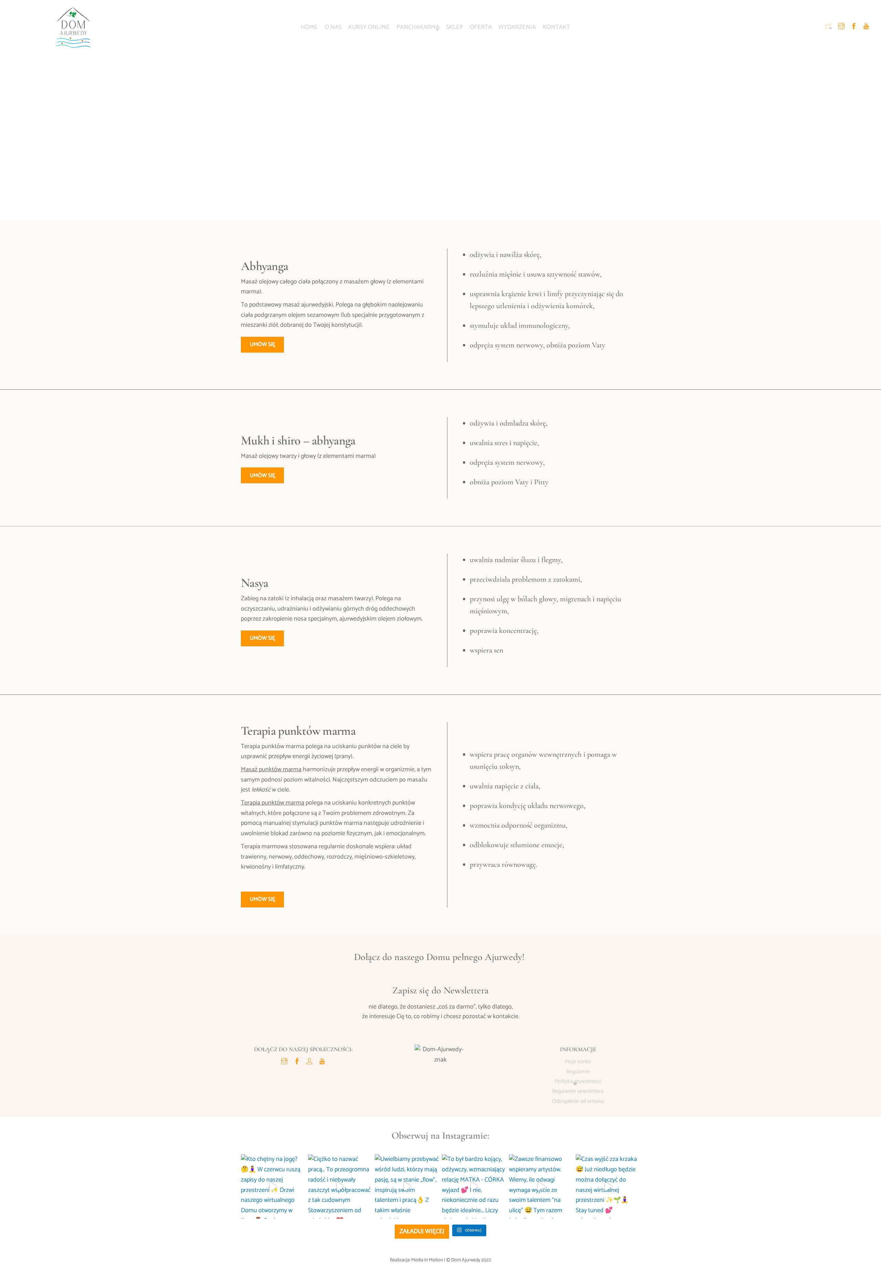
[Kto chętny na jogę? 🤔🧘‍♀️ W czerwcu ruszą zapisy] (273, 1186)
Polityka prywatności (578, 1081)
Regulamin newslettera (578, 1091)
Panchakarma (417, 27)
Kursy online (369, 27)
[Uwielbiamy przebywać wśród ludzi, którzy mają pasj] (407, 1186)
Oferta (481, 27)
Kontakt (556, 27)
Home (309, 27)
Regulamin (578, 1071)
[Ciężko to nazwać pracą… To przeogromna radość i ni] (340, 1186)
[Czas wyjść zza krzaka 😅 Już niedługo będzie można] (608, 1186)
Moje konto (578, 1061)
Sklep (454, 27)
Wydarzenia (517, 27)
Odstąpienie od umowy (578, 1101)
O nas (333, 27)
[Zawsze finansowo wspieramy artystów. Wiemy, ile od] (541, 1186)
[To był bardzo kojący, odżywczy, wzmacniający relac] (474, 1186)
